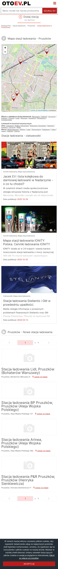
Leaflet (32, 110)
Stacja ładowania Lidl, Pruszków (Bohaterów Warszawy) (27, 371)
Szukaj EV (50, 10)
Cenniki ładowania (10, 172)
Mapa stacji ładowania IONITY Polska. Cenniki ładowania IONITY (26, 242)
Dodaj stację (31, 18)
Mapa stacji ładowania (26, 172)
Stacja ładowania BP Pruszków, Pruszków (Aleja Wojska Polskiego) (27, 406)
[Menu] (55, 3)
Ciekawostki (8, 296)
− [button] (5, 52)
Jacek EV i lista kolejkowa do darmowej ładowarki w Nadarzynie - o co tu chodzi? (28, 180)
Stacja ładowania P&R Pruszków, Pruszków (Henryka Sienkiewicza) (28, 480)
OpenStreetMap (42, 110)
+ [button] (5, 47)
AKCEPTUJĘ (29, 564)
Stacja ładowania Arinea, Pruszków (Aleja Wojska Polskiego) (21, 443)
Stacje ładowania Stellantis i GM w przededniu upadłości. (27, 302)
